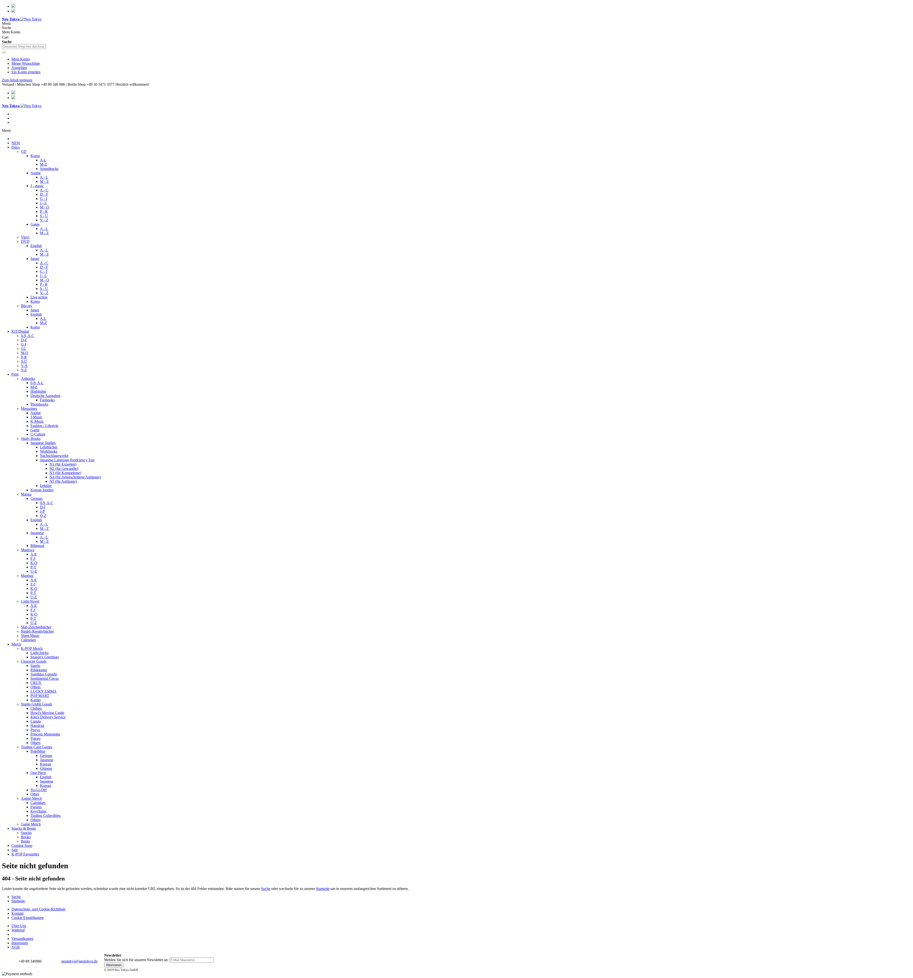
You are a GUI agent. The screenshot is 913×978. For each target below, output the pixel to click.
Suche (265, 889)
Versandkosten (22, 939)
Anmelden (19, 68)
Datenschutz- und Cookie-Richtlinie (38, 909)
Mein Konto (20, 59)
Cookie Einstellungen (27, 918)
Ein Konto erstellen (25, 72)
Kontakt (17, 913)
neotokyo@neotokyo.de (79, 961)
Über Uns (18, 926)
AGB (15, 947)
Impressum (19, 943)
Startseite (323, 889)
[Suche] (4, 52)
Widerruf (18, 930)
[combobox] (24, 46)
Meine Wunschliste (25, 63)
